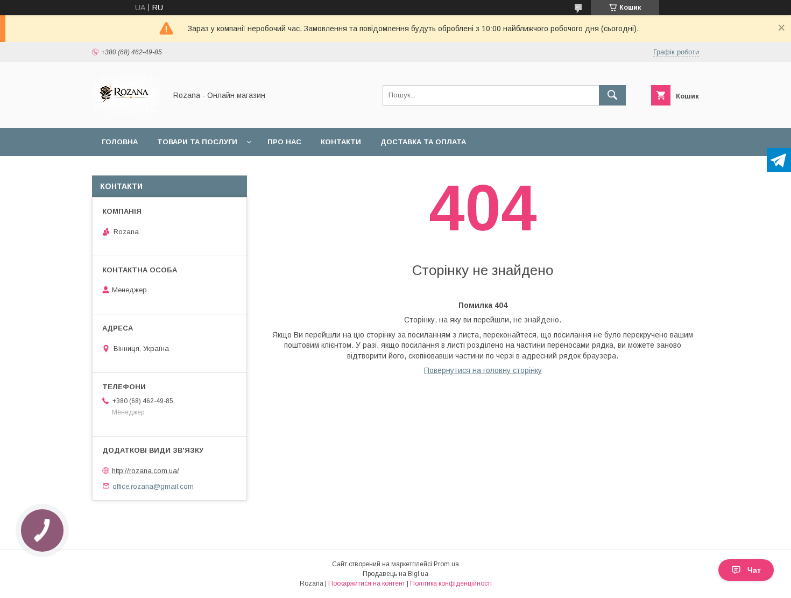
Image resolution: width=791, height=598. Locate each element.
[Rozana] (126, 114)
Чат (754, 570)
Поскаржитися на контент (366, 583)
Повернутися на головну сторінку (483, 370)
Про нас (284, 142)
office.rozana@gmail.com (153, 486)
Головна (120, 142)
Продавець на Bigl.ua (395, 574)
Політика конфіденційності (451, 583)
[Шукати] (612, 95)
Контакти (341, 142)
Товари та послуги (197, 142)
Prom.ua (446, 564)
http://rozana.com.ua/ (145, 471)
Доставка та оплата (423, 142)
